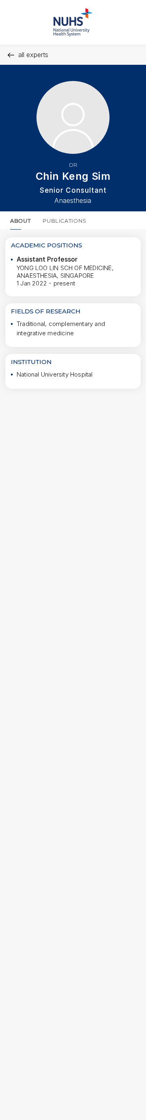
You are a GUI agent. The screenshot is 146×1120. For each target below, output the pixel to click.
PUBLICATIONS (64, 220)
